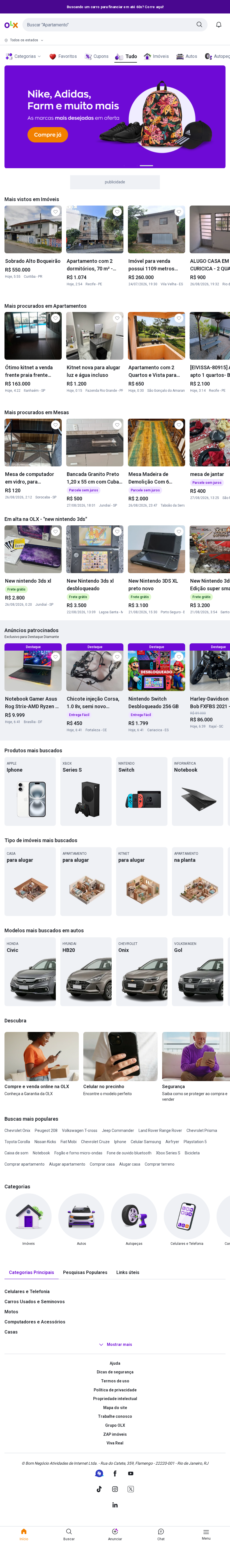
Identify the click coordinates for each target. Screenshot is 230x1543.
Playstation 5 (195, 1141)
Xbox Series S (168, 1153)
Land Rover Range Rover (160, 1130)
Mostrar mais (119, 1344)
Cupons (101, 56)
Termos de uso (115, 1381)
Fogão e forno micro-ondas (78, 1153)
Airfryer (172, 1141)
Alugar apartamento (67, 1164)
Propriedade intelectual (115, 1398)
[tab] (31, 1272)
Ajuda (115, 1363)
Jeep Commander (118, 1130)
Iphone (120, 1141)
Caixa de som (16, 1153)
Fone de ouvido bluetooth (129, 1153)
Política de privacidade (115, 1390)
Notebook (41, 1153)
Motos (11, 1311)
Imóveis (161, 56)
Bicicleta (192, 1153)
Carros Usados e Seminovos (34, 1301)
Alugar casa (129, 1164)
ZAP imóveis (115, 1434)
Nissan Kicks (45, 1141)
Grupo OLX (115, 1425)
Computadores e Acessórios (34, 1322)
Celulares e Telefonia (27, 1291)
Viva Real (115, 1443)
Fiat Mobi (69, 1141)
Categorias (25, 56)
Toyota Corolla (17, 1141)
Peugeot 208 (46, 1130)
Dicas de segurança (115, 1372)
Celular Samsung (146, 1141)
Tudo (131, 56)
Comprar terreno (159, 1164)
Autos (191, 56)
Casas (11, 1332)
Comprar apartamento (24, 1164)
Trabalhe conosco (115, 1416)
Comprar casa (102, 1164)
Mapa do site (115, 1407)
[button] (115, 24)
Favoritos (67, 56)
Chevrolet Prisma (202, 1130)
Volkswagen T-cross (79, 1130)
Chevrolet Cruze (95, 1141)
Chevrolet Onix (17, 1130)
